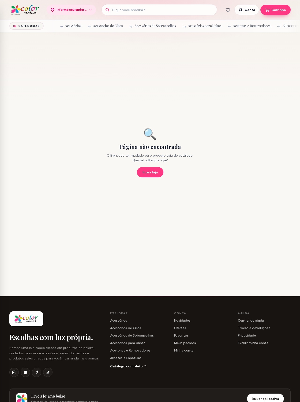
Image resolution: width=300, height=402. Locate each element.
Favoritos (181, 335)
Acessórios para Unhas (127, 343)
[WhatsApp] (25, 372)
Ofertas (180, 328)
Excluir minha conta (253, 343)
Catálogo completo (126, 366)
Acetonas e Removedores (130, 350)
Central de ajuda (251, 320)
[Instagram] (14, 372)
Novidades (182, 320)
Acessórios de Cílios (125, 328)
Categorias (29, 26)
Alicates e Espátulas (126, 358)
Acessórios (118, 320)
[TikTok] (47, 372)
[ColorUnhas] (25, 9)
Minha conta (184, 350)
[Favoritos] (228, 10)
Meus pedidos (185, 343)
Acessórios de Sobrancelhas (132, 335)
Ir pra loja (150, 172)
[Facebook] (36, 372)
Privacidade (247, 335)
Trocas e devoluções (254, 328)
